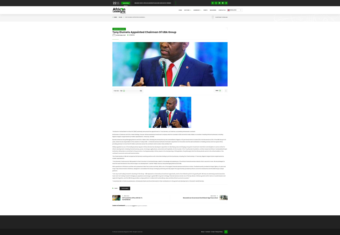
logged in (134, 205)
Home (180, 10)
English (233, 10)
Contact (207, 232)
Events (205, 10)
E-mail (213, 232)
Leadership (196, 10)
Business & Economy (119, 29)
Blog (120, 17)
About (203, 232)
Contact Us (222, 10)
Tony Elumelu (124, 188)
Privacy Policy (219, 232)
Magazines (213, 10)
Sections (186, 10)
